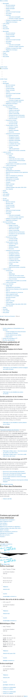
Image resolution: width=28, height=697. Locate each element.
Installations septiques (14, 138)
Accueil (4, 81)
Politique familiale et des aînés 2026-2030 (16, 187)
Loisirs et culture (7, 152)
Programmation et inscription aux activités (16, 163)
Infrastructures (9, 153)
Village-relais (9, 169)
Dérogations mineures (14, 137)
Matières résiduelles (14, 130)
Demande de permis (14, 135)
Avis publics (9, 13)
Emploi (4, 25)
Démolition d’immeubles (14, 140)
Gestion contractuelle (14, 113)
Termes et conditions (8, 689)
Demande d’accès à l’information (17, 115)
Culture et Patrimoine (11, 165)
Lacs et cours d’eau (13, 145)
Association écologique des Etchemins (10, 429)
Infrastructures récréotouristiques (17, 160)
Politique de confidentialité (9, 687)
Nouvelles (5, 27)
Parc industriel (9, 189)
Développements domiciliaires (13, 170)
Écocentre (11, 132)
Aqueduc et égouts (13, 127)
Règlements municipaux (11, 22)
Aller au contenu (4, 0)
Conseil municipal (10, 6)
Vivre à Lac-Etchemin (8, 167)
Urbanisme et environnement (13, 133)
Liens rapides (6, 23)
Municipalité (6, 3)
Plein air (8, 174)
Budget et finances (13, 108)
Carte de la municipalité (14, 17)
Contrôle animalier (13, 122)
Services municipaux (8, 105)
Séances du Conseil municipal (13, 11)
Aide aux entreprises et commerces (14, 175)
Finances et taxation (11, 106)
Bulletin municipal (10, 184)
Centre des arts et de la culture (16, 158)
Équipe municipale (10, 8)
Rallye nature (9, 336)
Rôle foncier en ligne (14, 112)
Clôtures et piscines (13, 142)
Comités (8, 10)
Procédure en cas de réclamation (17, 117)
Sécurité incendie (13, 123)
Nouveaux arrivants (10, 180)
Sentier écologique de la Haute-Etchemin (16, 331)
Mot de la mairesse (10, 5)
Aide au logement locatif (12, 177)
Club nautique (9, 185)
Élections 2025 (9, 86)
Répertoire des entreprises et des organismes (17, 172)
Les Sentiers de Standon (12, 333)
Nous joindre (6, 28)
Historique (8, 15)
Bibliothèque (12, 157)
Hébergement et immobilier (12, 179)
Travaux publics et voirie (12, 125)
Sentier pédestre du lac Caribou (13, 335)
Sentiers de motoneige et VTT (10, 338)
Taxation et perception (14, 110)
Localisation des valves (14, 143)
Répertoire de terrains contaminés (17, 150)
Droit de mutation (13, 118)
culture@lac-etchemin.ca (6, 544)
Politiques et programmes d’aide (13, 20)
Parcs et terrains (13, 162)
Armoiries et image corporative (16, 18)
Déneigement (12, 128)
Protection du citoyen (11, 120)
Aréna (10, 155)
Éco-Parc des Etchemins (9, 340)
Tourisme (8, 182)
